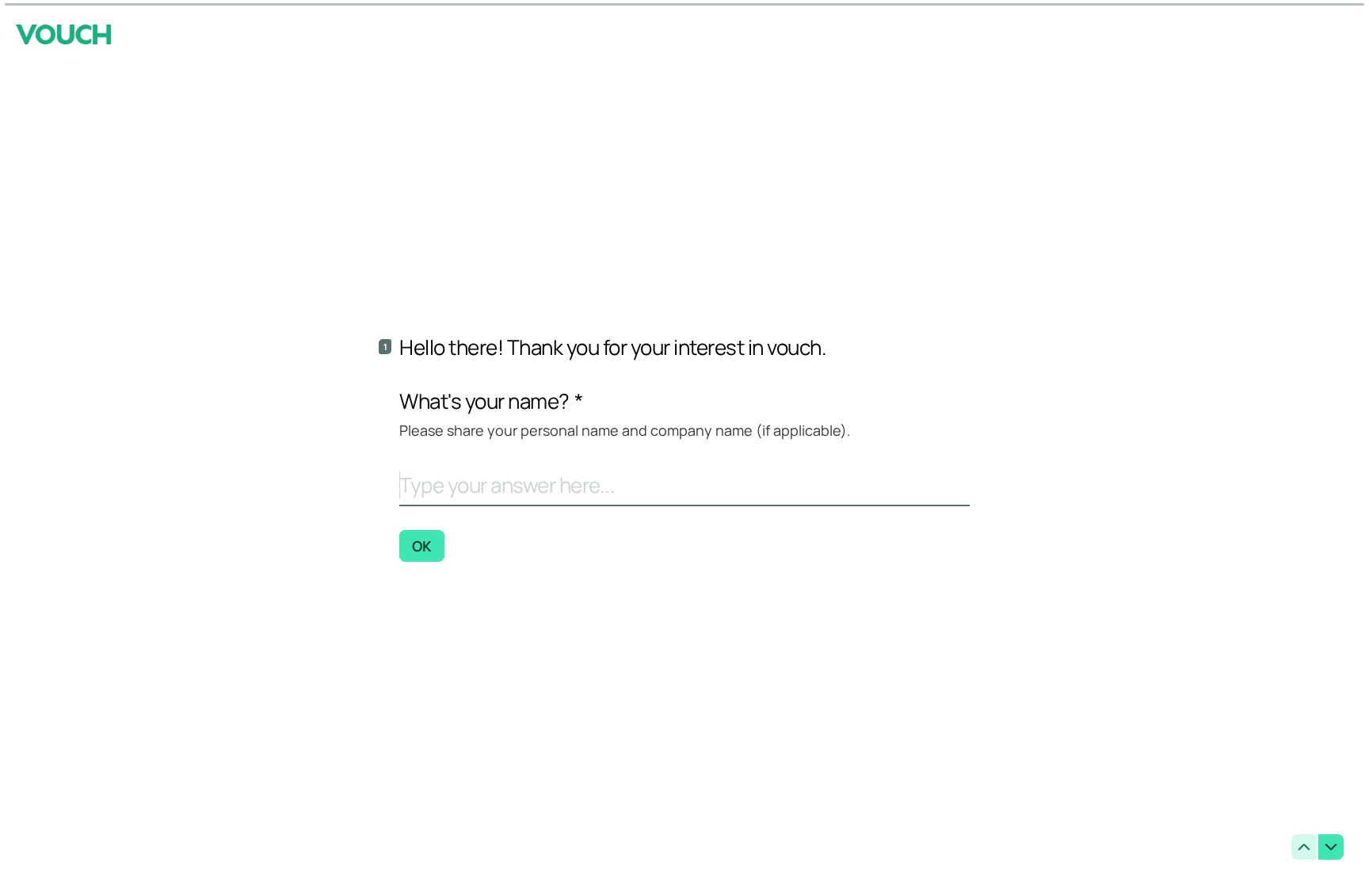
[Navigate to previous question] (1304, 847)
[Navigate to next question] (1331, 847)
